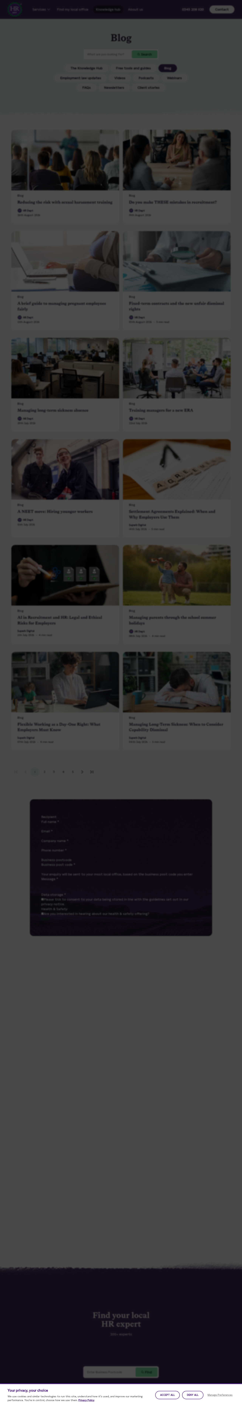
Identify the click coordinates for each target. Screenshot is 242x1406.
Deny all (193, 1394)
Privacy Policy (86, 1400)
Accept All (167, 1394)
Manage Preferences (220, 1394)
